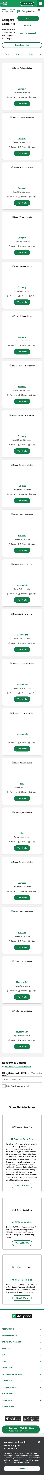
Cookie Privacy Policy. (20, 1462)
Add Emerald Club (27, 33)
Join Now (27, 25)
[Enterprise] (3, 3)
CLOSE (22, 1468)
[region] (22, 1456)
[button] (40, 3)
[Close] (38, 1442)
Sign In (28, 18)
